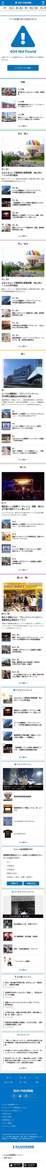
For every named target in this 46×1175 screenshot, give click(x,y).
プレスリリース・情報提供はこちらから (15, 1107)
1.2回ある (10, 866)
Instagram (26, 1096)
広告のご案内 (7, 1117)
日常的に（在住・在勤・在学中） (20, 877)
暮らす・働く (34, 8)
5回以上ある (12, 873)
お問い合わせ (7, 1114)
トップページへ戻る (23, 68)
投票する (14, 883)
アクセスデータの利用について (12, 1111)
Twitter (20, 1096)
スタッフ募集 (7, 1123)
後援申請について (8, 1120)
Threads (32, 1096)
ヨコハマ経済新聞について (11, 1104)
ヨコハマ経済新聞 (23, 2)
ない (8, 862)
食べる (12, 8)
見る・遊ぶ (19, 8)
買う (26, 8)
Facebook (14, 1096)
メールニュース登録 (9, 1126)
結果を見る (31, 883)
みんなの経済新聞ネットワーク (23, 1147)
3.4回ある (11, 869)
